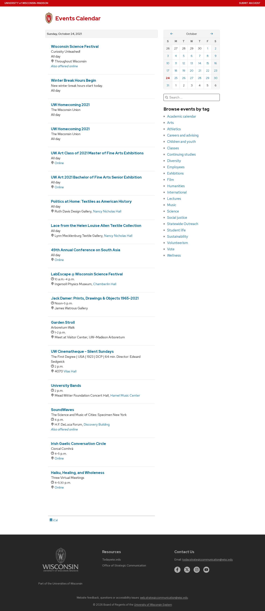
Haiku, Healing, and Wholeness (77, 472)
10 (167, 63)
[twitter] (187, 570)
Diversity (174, 160)
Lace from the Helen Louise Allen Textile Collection (96, 225)
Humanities (176, 186)
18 (176, 70)
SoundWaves (62, 409)
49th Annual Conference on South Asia (85, 250)
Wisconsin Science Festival (75, 46)
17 (168, 70)
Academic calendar (181, 116)
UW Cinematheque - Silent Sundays (82, 351)
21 (199, 70)
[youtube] (206, 570)
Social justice (177, 217)
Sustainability (177, 236)
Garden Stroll (63, 322)
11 (176, 63)
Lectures (174, 198)
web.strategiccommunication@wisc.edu (164, 597)
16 (215, 63)
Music (171, 205)
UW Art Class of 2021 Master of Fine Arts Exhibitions (97, 153)
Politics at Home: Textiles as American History (91, 201)
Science (173, 211)
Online (59, 163)
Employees (176, 167)
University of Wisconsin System (153, 604)
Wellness (174, 255)
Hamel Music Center (125, 395)
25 (176, 78)
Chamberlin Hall (104, 284)
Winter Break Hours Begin (73, 80)
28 (199, 78)
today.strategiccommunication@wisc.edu (207, 559)
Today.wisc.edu (111, 559)
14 (199, 63)
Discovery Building (97, 424)
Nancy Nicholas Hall (107, 211)
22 (207, 70)
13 (191, 63)
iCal (55, 520)
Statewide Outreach (182, 223)
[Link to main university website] (60, 572)
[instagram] (197, 570)
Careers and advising (183, 135)
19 (183, 70)
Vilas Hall (70, 371)
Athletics (174, 129)
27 (191, 78)
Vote (171, 249)
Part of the (60, 583)
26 (184, 78)
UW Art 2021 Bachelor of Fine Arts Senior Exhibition (96, 177)
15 (207, 63)
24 (168, 78)
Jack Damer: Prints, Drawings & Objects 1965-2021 (95, 298)
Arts (170, 122)
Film (170, 179)
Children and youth (181, 141)
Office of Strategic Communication (124, 565)
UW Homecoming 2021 (70, 104)
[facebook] (177, 570)
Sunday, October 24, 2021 (64, 34)
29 (207, 78)
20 (191, 70)
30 (215, 78)
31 (168, 85)
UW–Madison (26, 3)
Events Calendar (78, 18)
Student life (176, 230)
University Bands (66, 385)
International (177, 192)
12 (183, 63)
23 (215, 70)
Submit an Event (249, 3)
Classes (173, 148)
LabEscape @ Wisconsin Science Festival (87, 274)
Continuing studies (181, 154)
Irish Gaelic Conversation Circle (78, 443)
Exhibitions (175, 173)
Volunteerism (177, 242)
